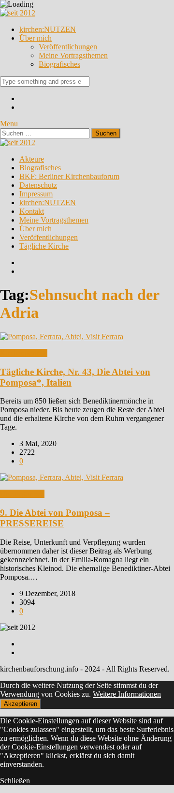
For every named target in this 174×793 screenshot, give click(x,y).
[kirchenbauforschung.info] (17, 13)
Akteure (31, 159)
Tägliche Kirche (44, 246)
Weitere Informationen (127, 694)
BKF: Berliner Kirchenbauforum (69, 176)
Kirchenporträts (23, 353)
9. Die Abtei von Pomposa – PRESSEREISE (55, 518)
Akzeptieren (20, 703)
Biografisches (59, 64)
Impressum (36, 194)
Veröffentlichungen (68, 47)
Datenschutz (38, 185)
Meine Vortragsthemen (73, 55)
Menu (9, 124)
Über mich (35, 38)
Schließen (15, 781)
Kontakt (31, 211)
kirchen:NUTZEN (47, 29)
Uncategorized (22, 494)
